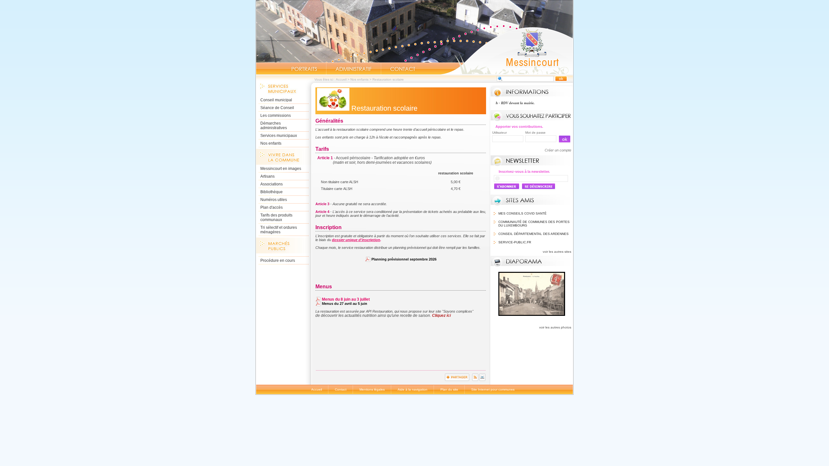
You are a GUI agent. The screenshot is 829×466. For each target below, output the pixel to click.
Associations (271, 184)
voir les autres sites (557, 251)
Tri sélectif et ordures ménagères (278, 229)
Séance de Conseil (277, 107)
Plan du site (449, 389)
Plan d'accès (271, 207)
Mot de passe (535, 132)
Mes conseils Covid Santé (522, 213)
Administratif (353, 69)
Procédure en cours (277, 260)
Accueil (506, 50)
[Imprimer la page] (482, 380)
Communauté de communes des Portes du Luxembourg (534, 223)
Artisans (267, 176)
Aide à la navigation (412, 389)
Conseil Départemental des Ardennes (533, 234)
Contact (403, 69)
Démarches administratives (273, 125)
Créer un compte (558, 150)
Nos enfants (359, 79)
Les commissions (275, 115)
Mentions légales (372, 389)
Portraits (304, 69)
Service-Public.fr (514, 242)
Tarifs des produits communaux (276, 217)
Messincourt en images (280, 168)
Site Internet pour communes (493, 389)
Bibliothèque (271, 192)
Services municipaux (278, 135)
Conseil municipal (276, 100)
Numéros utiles (273, 199)
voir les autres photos (555, 327)
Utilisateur (499, 132)
